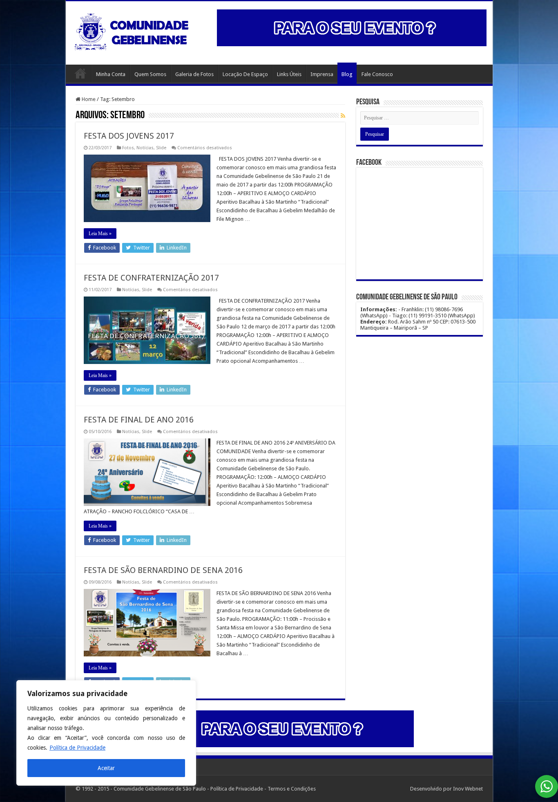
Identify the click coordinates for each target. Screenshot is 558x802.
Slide (161, 148)
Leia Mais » (100, 233)
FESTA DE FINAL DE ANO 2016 (139, 420)
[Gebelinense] (133, 30)
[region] (106, 733)
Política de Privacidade (77, 747)
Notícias (145, 148)
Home (80, 73)
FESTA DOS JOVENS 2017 (129, 136)
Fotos (128, 148)
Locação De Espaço (245, 74)
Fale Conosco (377, 74)
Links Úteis (289, 74)
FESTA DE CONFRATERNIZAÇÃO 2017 (151, 278)
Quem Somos (150, 74)
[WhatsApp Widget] (546, 786)
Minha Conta (110, 74)
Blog (347, 74)
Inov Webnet (468, 789)
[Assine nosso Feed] (343, 115)
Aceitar (106, 768)
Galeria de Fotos (194, 74)
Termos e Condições (292, 789)
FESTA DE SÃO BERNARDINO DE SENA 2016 (163, 570)
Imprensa (321, 74)
